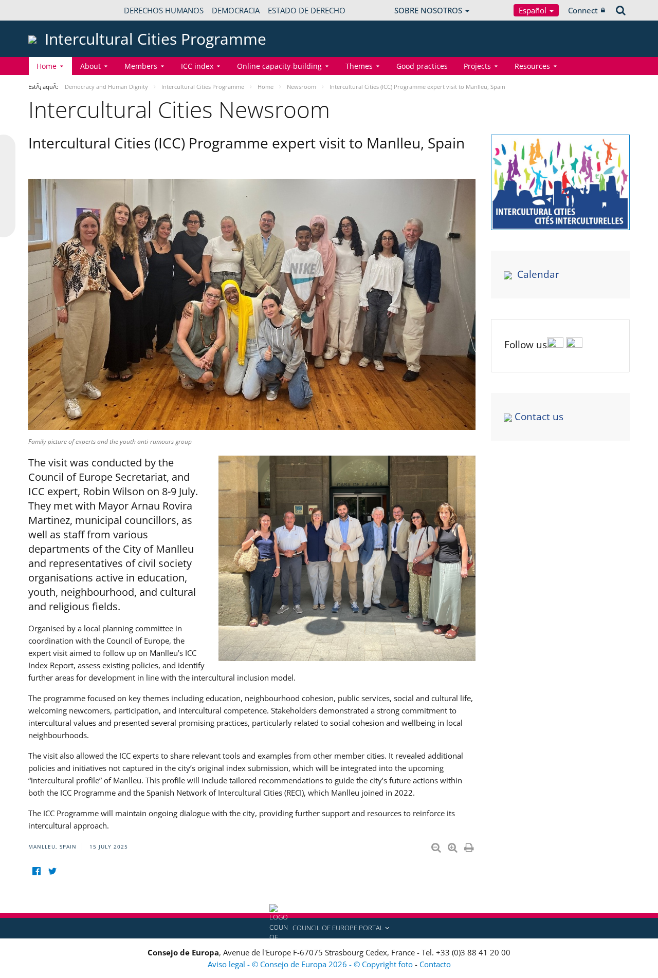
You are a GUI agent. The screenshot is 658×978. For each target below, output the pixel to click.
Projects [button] (477, 66)
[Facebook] (36, 871)
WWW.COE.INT (54, 10)
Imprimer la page (470, 845)
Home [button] (46, 66)
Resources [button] (532, 66)
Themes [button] (359, 66)
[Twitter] (52, 871)
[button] (329, 928)
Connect (583, 10)
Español (534, 10)
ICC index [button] (197, 66)
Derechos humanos (164, 10)
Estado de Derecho (306, 10)
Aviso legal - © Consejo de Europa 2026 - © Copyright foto (311, 964)
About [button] (90, 66)
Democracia (236, 10)
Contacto (435, 964)
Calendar (538, 274)
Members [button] (140, 66)
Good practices (422, 66)
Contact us (539, 416)
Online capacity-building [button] (279, 66)
